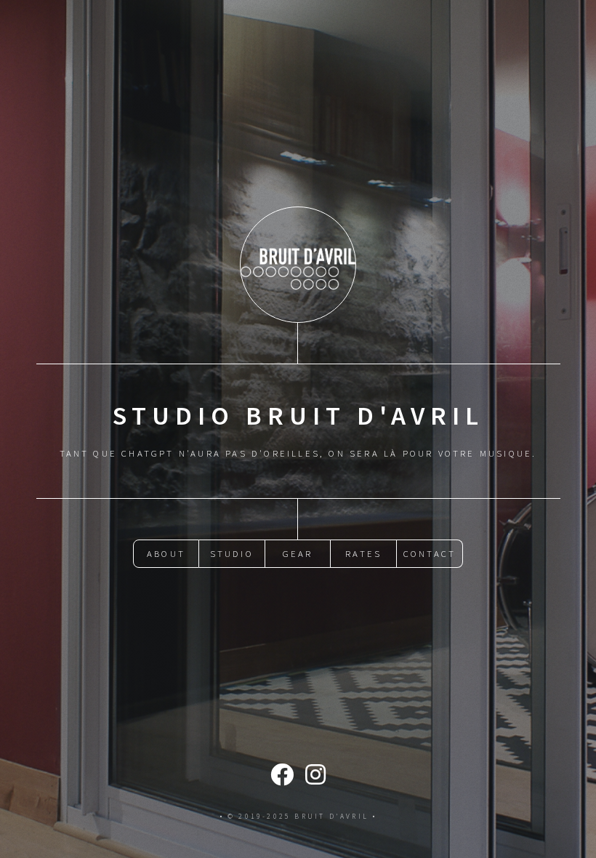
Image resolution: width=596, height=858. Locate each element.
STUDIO (232, 553)
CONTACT (429, 553)
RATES (363, 553)
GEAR (298, 553)
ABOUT (166, 553)
